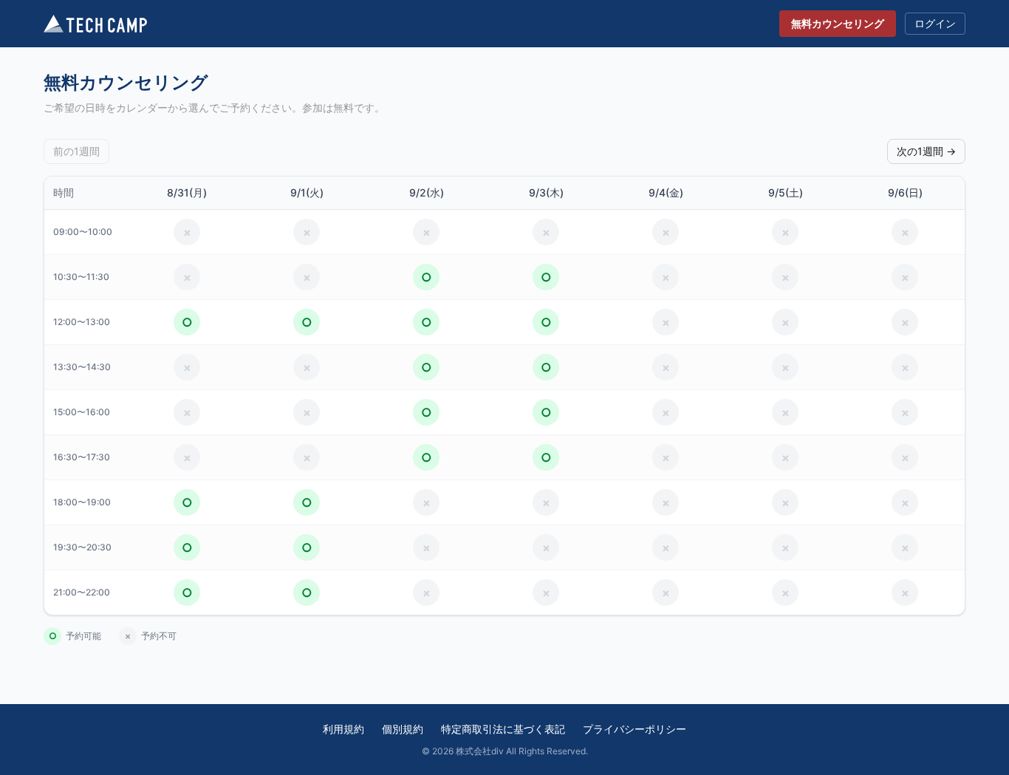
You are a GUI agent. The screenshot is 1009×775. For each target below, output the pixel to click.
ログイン (935, 23)
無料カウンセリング (837, 23)
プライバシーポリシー (634, 729)
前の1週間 (76, 151)
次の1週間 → (926, 151)
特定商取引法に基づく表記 (503, 729)
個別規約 (402, 729)
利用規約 (343, 729)
